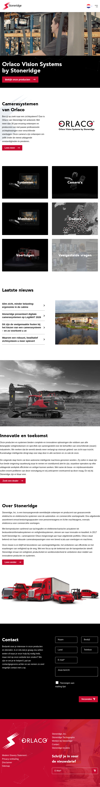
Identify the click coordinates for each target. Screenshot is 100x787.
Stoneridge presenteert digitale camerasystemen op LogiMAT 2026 (21, 316)
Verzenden (86, 699)
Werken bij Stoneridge (62, 741)
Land (60, 650)
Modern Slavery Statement (14, 755)
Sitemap (6, 766)
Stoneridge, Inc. (59, 734)
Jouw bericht (64, 670)
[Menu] (95, 6)
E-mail (61, 660)
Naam (60, 639)
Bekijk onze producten (17, 79)
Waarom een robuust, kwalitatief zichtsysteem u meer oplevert (20, 339)
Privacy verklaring (10, 759)
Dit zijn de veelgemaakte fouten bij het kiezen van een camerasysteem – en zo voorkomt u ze (21, 327)
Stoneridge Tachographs (63, 737)
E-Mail (58, 771)
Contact (55, 744)
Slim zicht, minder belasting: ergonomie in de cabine (18, 305)
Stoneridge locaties (61, 748)
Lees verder (10, 562)
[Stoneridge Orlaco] (12, 6)
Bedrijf (87, 639)
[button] (88, 6)
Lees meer (10, 148)
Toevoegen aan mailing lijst (64, 685)
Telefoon (88, 650)
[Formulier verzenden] (95, 771)
